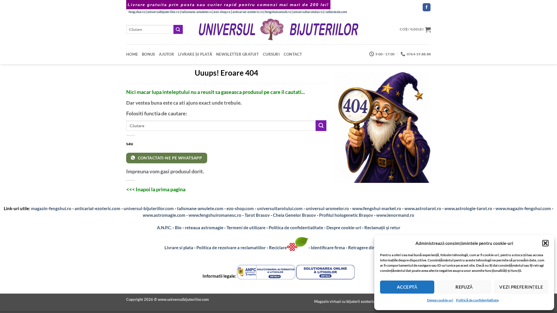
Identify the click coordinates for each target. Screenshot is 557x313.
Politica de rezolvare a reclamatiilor (231, 247)
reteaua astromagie (204, 227)
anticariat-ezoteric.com (97, 208)
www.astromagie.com (164, 215)
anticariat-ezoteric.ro (247, 12)
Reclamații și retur (382, 227)
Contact (293, 54)
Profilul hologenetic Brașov (346, 215)
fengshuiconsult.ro (278, 12)
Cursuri (271, 54)
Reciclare (278, 247)
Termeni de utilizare (246, 227)
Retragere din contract (370, 247)
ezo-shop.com (240, 208)
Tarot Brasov (257, 215)
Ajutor (166, 54)
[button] (545, 243)
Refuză (464, 287)
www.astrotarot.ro (422, 208)
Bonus (148, 54)
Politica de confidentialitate (296, 227)
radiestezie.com (336, 12)
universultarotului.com (280, 208)
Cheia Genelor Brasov (294, 215)
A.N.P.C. (164, 227)
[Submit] (178, 29)
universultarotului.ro (308, 12)
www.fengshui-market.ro (376, 208)
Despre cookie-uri (344, 227)
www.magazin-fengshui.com (523, 208)
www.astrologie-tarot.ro (468, 208)
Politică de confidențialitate (477, 300)
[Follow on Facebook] (427, 7)
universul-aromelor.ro (327, 208)
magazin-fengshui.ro (51, 208)
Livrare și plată (195, 54)
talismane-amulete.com (200, 208)
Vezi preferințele (521, 287)
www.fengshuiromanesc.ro (215, 215)
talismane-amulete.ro (196, 12)
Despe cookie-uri (440, 300)
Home (132, 54)
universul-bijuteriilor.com (149, 208)
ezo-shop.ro (222, 12)
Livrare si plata (178, 247)
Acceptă (407, 287)
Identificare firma (328, 247)
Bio (178, 227)
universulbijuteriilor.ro (163, 12)
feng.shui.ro (137, 12)
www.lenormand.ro (395, 215)
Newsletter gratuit (237, 54)
